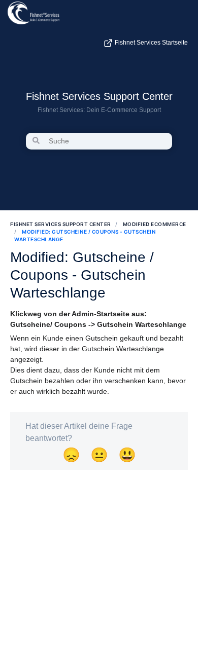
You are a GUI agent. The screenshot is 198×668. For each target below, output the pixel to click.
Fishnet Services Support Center (99, 96)
